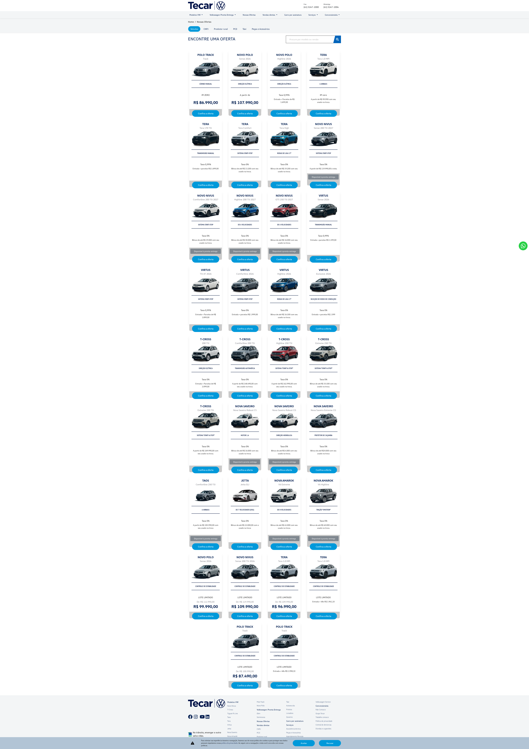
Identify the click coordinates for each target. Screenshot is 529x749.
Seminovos (261, 717)
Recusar (329, 743)
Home (191, 21)
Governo (289, 717)
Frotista (289, 709)
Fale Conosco (321, 709)
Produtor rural (262, 736)
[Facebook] (189, 714)
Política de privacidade (324, 721)
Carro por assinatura (292, 15)
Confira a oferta (205, 113)
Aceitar (304, 743)
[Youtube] (201, 714)
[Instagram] (195, 714)
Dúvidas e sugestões (323, 728)
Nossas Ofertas (249, 15)
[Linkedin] (207, 714)
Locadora (289, 713)
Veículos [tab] (194, 29)
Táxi (287, 702)
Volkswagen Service (323, 702)
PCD (258, 733)
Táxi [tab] (244, 29)
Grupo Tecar (320, 713)
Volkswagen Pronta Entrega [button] (222, 15)
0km (258, 713)
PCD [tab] (235, 29)
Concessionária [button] (331, 15)
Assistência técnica (293, 729)
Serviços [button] (312, 15)
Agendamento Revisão (294, 736)
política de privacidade (229, 743)
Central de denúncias (323, 725)
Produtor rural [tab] (221, 29)
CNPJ (259, 729)
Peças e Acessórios (293, 732)
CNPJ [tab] (206, 29)
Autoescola (290, 705)
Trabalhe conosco (322, 717)
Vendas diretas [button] (269, 15)
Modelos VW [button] (195, 15)
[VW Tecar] (206, 5)
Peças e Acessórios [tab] (261, 29)
